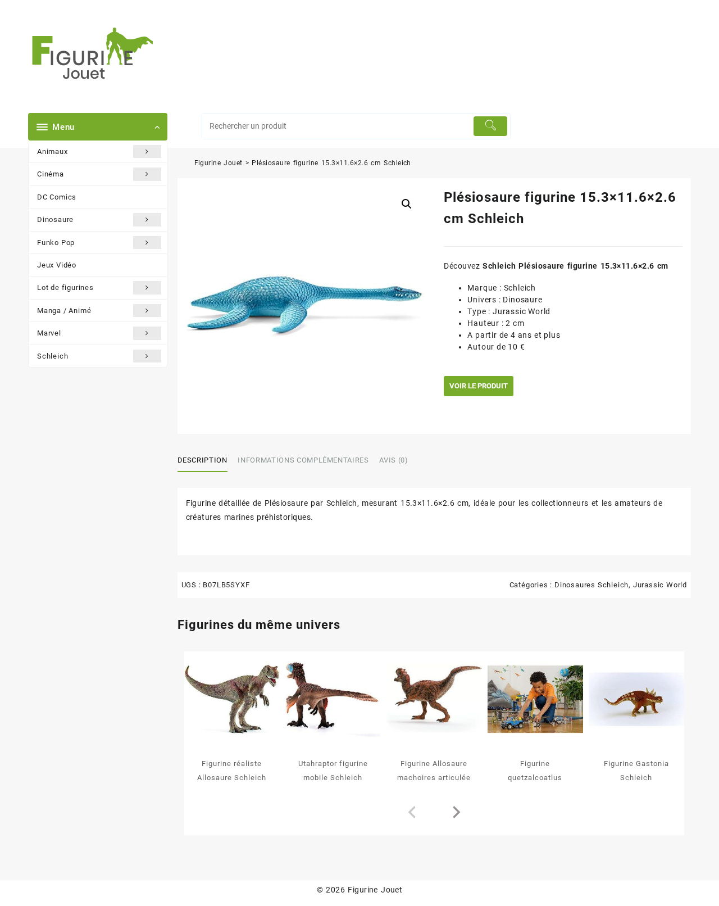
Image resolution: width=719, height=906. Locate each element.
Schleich (52, 356)
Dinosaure (55, 219)
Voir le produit (478, 386)
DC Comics (56, 197)
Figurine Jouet (218, 163)
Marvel (49, 333)
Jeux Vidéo (56, 265)
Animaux (52, 151)
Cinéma (50, 174)
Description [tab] (202, 460)
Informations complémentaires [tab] (303, 460)
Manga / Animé (64, 310)
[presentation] (412, 812)
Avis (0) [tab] (393, 460)
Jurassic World (660, 585)
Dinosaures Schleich (591, 585)
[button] (407, 204)
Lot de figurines (65, 287)
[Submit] (491, 126)
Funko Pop (56, 242)
